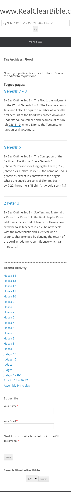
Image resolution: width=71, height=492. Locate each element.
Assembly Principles (17, 386)
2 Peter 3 (11, 203)
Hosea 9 (9, 302)
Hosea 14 (10, 275)
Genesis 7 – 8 (15, 91)
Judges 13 (10, 370)
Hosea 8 (9, 307)
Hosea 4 (9, 328)
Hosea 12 (10, 286)
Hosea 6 (9, 317)
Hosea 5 (9, 323)
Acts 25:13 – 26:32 (16, 380)
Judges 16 (10, 354)
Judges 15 (10, 359)
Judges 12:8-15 (13, 375)
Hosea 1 (9, 344)
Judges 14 (10, 365)
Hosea (8, 349)
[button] (33, 42)
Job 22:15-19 (12, 124)
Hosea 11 (10, 291)
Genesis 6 (12, 147)
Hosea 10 (10, 296)
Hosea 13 (10, 281)
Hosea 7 (9, 312)
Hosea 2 (9, 338)
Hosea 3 (9, 333)
